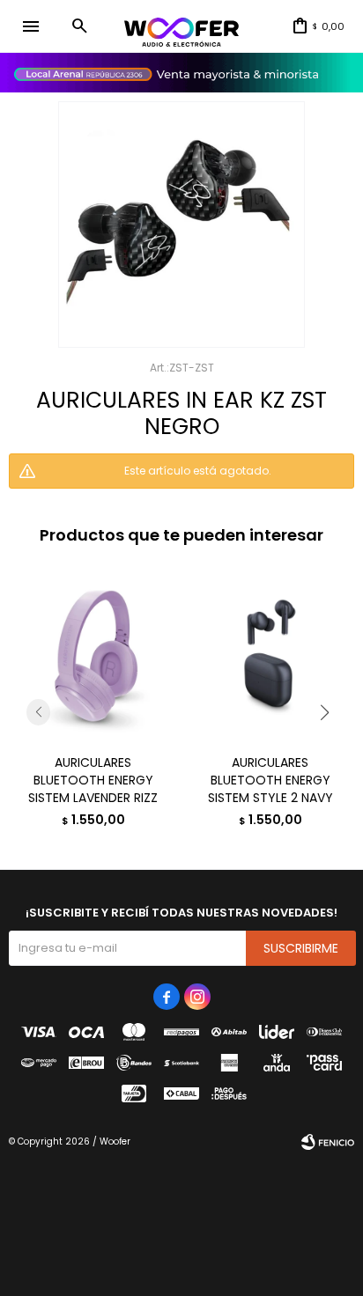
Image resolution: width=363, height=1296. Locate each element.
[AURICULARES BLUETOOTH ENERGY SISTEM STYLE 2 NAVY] (270, 656)
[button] (79, 26)
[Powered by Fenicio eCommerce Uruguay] (327, 1142)
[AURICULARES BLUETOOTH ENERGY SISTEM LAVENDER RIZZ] (93, 656)
